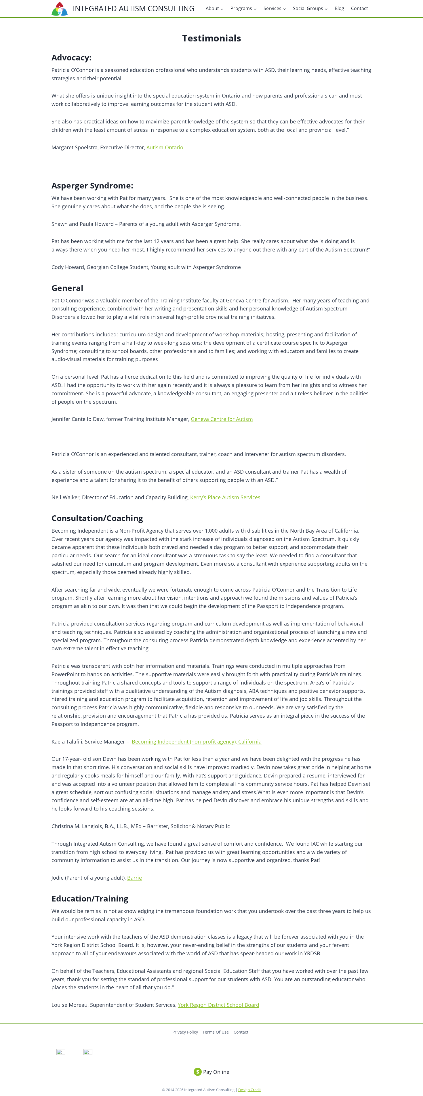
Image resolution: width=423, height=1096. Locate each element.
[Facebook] (61, 1053)
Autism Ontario (164, 147)
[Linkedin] (88, 1053)
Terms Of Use (216, 1032)
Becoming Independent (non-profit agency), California (197, 741)
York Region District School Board (218, 1004)
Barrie (134, 877)
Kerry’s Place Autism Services (225, 497)
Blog (339, 8)
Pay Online (212, 1071)
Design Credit (249, 1089)
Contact (359, 8)
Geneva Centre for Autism (222, 418)
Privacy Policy (185, 1032)
